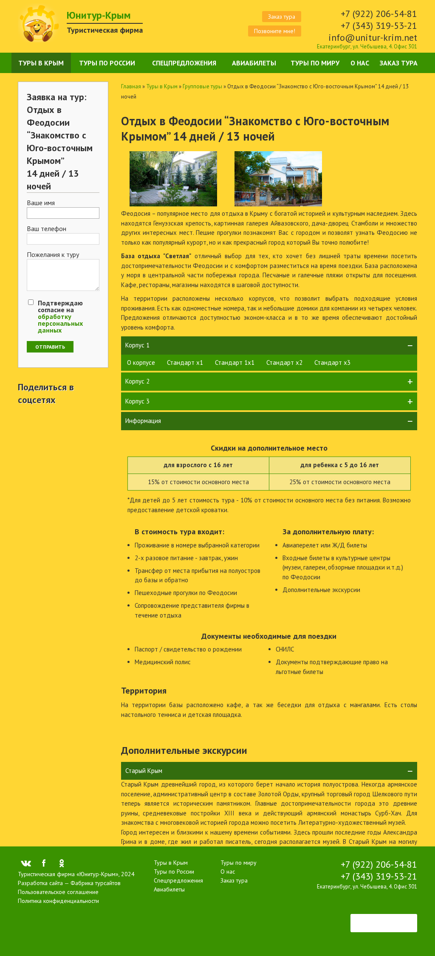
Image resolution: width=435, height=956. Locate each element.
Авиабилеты (254, 63)
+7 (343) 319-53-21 (379, 25)
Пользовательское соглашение (58, 892)
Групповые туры (202, 86)
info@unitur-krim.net (372, 37)
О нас (359, 63)
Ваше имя (41, 203)
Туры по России (107, 63)
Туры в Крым (41, 63)
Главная (131, 86)
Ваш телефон (46, 229)
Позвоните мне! (274, 31)
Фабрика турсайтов (96, 883)
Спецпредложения (184, 63)
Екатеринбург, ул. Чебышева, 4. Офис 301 (367, 46)
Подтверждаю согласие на (60, 316)
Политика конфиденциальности (58, 901)
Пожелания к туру (53, 255)
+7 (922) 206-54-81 (379, 14)
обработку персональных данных (60, 323)
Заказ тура (281, 16)
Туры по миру (315, 63)
